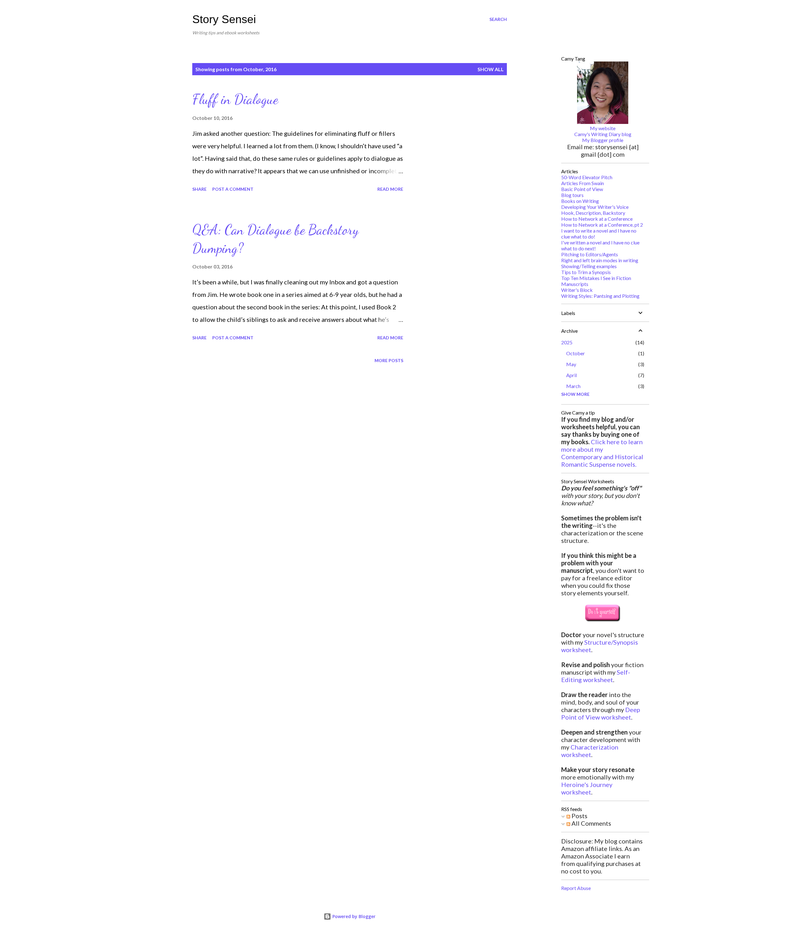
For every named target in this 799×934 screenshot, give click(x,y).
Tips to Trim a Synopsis (586, 272)
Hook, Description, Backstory (593, 213)
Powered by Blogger (353, 916)
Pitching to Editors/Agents (589, 254)
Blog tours (572, 195)
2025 (566, 342)
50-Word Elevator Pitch (586, 177)
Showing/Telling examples (589, 266)
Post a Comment (232, 189)
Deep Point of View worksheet (600, 713)
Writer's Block (577, 290)
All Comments (590, 823)
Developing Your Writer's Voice (595, 207)
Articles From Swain (582, 183)
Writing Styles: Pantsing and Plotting (600, 296)
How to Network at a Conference (597, 219)
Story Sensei (224, 19)
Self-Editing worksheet (595, 675)
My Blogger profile (602, 140)
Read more (390, 189)
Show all (491, 69)
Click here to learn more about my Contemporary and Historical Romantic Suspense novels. (602, 453)
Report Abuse (576, 888)
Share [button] (199, 189)
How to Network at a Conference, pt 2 (602, 225)
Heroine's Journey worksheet (586, 788)
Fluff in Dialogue (235, 99)
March (573, 386)
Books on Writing (580, 201)
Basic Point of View (582, 189)
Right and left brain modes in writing (599, 260)
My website (602, 128)
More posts (389, 360)
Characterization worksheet (589, 750)
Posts (578, 815)
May (571, 364)
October (575, 353)
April (571, 375)
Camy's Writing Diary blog (602, 134)
